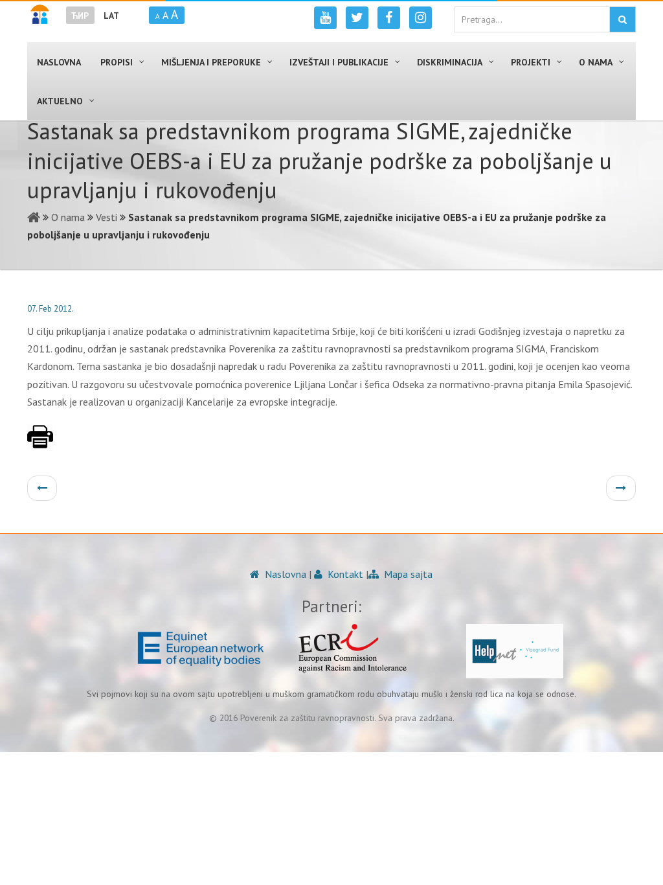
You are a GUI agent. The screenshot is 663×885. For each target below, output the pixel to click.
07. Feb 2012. (50, 308)
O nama (68, 217)
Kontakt (344, 574)
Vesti (106, 217)
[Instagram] (420, 17)
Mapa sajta (407, 574)
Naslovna (284, 574)
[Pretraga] (622, 19)
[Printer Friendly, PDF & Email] (40, 443)
